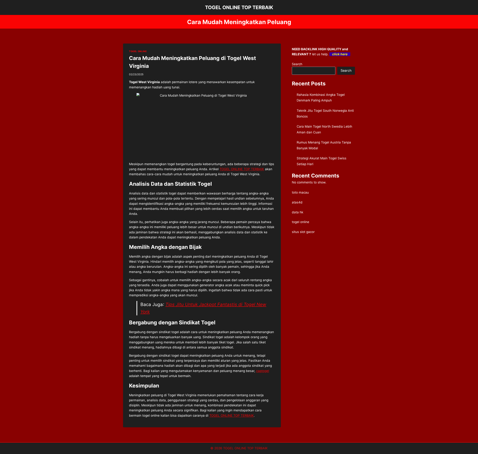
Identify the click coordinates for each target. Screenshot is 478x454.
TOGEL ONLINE (138, 51)
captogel (262, 371)
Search (297, 64)
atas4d (297, 202)
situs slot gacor (303, 232)
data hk (297, 212)
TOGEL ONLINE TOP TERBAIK (245, 448)
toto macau (300, 192)
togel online (300, 222)
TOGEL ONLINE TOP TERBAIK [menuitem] (242, 169)
